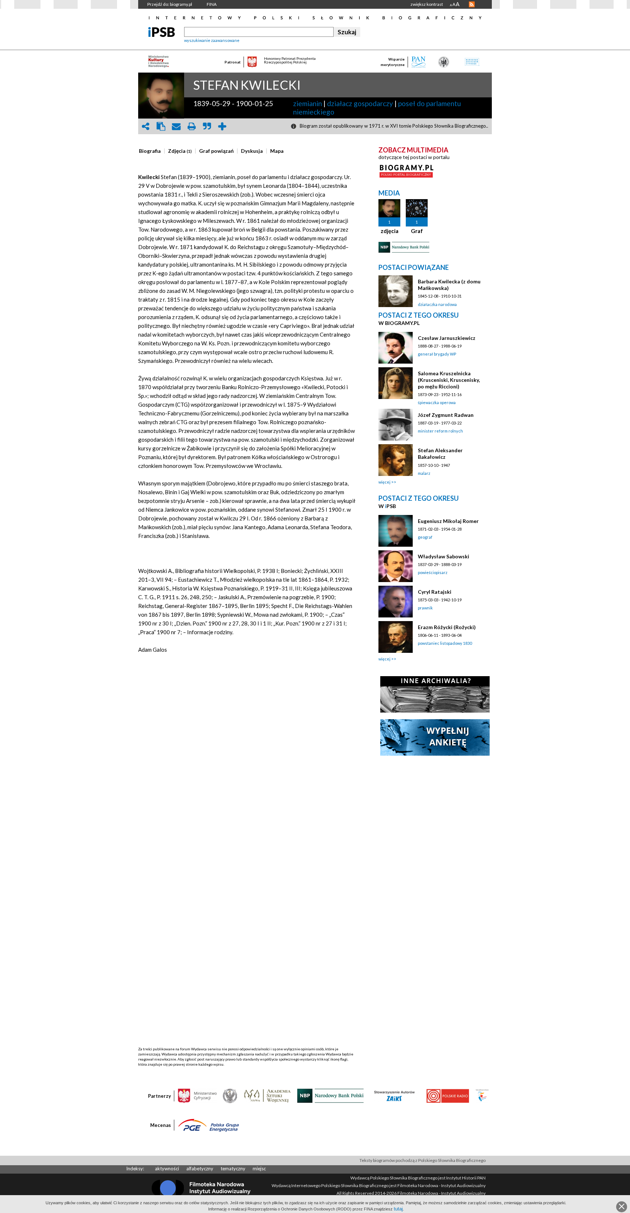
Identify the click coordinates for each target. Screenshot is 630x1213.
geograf (425, 537)
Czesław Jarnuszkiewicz (446, 338)
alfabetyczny (199, 1168)
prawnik (425, 607)
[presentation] (150, 151)
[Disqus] (246, 766)
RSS (472, 4)
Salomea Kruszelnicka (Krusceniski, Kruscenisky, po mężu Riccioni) (449, 380)
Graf (417, 231)
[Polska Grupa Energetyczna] (208, 1125)
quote (206, 126)
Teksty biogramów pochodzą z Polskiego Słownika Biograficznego (422, 1160)
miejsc (259, 1168)
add (222, 126)
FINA (212, 4)
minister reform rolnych (440, 431)
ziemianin (307, 103)
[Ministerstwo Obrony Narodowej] (230, 1095)
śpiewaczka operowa (437, 402)
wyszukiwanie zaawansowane (212, 40)
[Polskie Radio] (447, 1095)
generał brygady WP (437, 354)
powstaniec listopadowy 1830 (445, 643)
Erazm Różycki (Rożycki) (447, 627)
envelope (176, 126)
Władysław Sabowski (443, 556)
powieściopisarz (432, 572)
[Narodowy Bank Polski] (330, 1095)
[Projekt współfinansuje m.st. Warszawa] (482, 1095)
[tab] (151, 151)
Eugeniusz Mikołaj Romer (448, 521)
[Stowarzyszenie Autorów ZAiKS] (395, 1095)
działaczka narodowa (437, 304)
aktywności (167, 1168)
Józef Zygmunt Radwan (446, 415)
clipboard (161, 126)
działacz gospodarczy (360, 103)
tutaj (398, 1209)
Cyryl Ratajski (434, 592)
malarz (424, 473)
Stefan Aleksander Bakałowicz (440, 453)
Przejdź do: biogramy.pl (169, 4)
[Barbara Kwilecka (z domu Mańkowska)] (395, 291)
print (191, 126)
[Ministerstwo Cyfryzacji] (197, 1095)
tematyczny (233, 1168)
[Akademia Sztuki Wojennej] (267, 1095)
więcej (384, 482)
